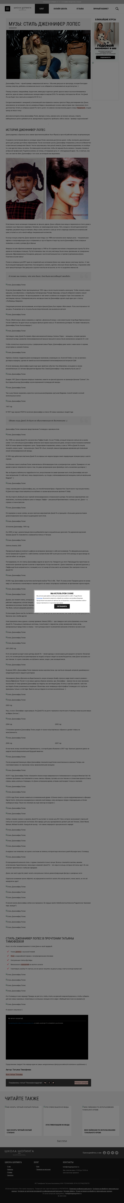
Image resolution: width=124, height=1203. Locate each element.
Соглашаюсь (62, 606)
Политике (40, 598)
